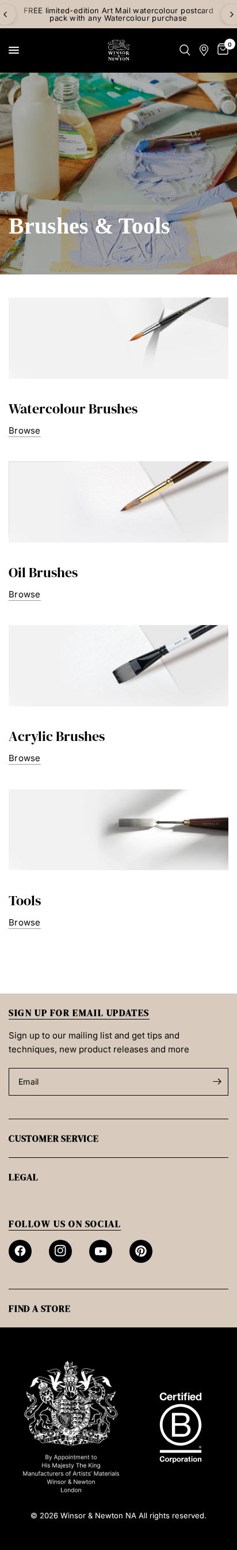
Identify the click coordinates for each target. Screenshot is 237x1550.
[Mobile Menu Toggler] (14, 50)
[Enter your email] (216, 1082)
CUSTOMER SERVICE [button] (54, 1138)
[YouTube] (100, 1251)
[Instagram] (60, 1251)
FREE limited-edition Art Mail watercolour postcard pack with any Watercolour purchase (119, 14)
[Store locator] (203, 50)
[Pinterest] (140, 1251)
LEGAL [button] (24, 1177)
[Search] (184, 50)
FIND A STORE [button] (40, 1308)
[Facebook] (20, 1251)
